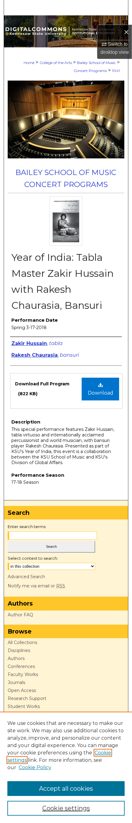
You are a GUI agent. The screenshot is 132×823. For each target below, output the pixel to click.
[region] (66, 767)
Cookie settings (66, 808)
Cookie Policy (35, 767)
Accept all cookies (66, 788)
